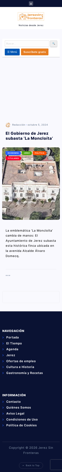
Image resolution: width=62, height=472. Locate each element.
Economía (13, 153)
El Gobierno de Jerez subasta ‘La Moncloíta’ (29, 136)
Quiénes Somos (18, 407)
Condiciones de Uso (22, 419)
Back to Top (33, 465)
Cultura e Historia (20, 367)
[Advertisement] (31, 90)
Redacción (18, 124)
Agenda (12, 349)
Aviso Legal (15, 413)
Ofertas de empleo (21, 361)
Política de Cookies (21, 425)
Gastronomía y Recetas (24, 373)
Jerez (27, 153)
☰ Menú (12, 52)
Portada (12, 337)
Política (39, 153)
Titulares (13, 158)
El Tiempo (14, 343)
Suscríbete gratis (34, 52)
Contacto (13, 401)
